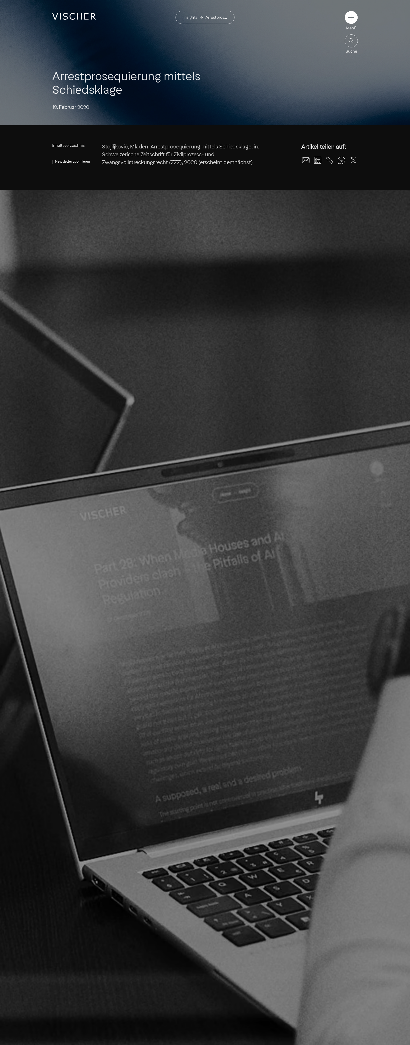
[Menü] (351, 17)
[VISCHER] (74, 16)
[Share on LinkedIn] (317, 160)
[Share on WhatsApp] (341, 160)
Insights (190, 17)
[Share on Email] (305, 160)
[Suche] (351, 40)
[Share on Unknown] (329, 160)
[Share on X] (353, 160)
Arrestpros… (216, 17)
